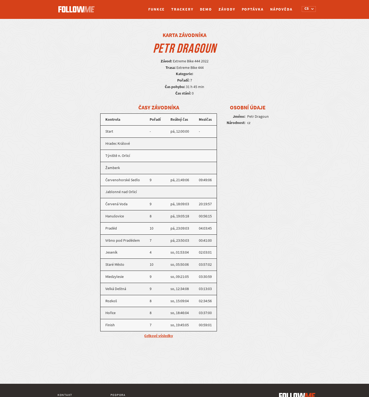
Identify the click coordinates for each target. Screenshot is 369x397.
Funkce (156, 9)
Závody (227, 9)
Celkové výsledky (158, 335)
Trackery (182, 9)
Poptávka (253, 9)
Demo (206, 9)
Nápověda (281, 9)
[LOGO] (78, 7)
